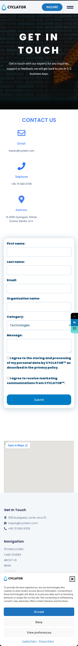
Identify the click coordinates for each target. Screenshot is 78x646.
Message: (15, 335)
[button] (72, 579)
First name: (16, 243)
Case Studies (12, 555)
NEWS (7, 565)
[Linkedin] (74, 322)
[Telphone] (21, 166)
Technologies (13, 549)
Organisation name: (23, 298)
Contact (10, 571)
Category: (15, 317)
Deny (39, 622)
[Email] (21, 133)
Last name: (16, 262)
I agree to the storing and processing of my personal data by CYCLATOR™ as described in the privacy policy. (39, 363)
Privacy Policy (46, 641)
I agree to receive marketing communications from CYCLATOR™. (36, 380)
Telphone (21, 177)
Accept (39, 612)
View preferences (39, 632)
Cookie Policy (29, 641)
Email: (12, 280)
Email (21, 143)
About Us (10, 560)
